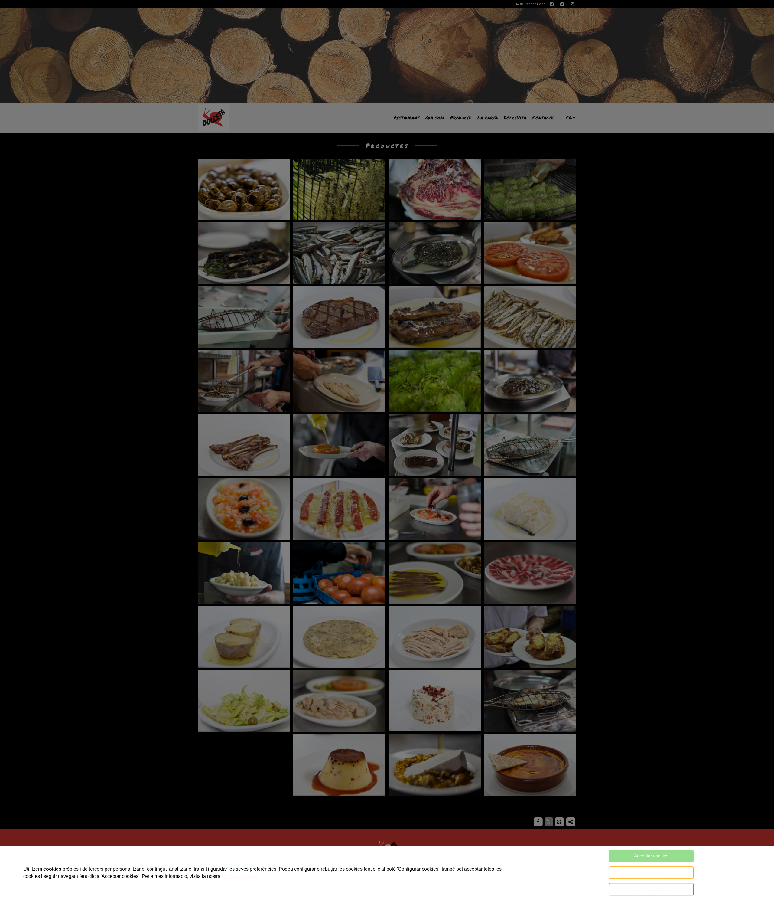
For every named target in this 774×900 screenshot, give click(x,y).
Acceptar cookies (651, 855)
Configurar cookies (651, 872)
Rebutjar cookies (651, 889)
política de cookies (240, 876)
